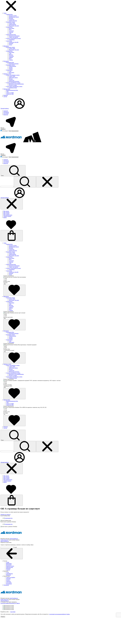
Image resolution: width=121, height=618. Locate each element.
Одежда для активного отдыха (13, 38)
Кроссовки (11, 28)
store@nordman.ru (14, 538)
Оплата (8, 580)
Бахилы (11, 78)
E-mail (15, 547)
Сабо (10, 33)
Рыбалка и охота (7, 73)
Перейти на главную (5, 514)
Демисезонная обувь (11, 34)
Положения (9, 583)
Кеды (10, 29)
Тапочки (11, 32)
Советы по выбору (10, 577)
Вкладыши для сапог (14, 25)
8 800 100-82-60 (4, 539)
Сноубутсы (11, 19)
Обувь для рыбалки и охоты (12, 75)
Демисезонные (12, 24)
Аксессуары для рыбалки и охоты (14, 86)
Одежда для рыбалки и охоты (13, 82)
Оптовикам (6, 112)
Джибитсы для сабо (13, 42)
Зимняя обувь (9, 14)
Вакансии (5, 114)
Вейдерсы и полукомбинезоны (16, 83)
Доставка (8, 578)
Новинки (5, 95)
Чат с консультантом (13, 131)
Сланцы (11, 59)
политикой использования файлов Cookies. (59, 614)
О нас (7, 572)
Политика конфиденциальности (8, 603)
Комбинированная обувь (12, 90)
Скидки (5, 96)
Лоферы (11, 57)
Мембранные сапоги (14, 16)
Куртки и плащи (13, 85)
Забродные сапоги (13, 77)
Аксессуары (9, 40)
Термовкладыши (13, 87)
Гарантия (5, 110)
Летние (10, 67)
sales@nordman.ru (5, 541)
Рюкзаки (11, 43)
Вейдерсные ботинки (14, 81)
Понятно (3, 616)
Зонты (10, 44)
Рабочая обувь (6, 89)
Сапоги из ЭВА (10, 94)
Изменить (3, 129)
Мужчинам (6, 61)
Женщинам (6, 46)
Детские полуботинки (14, 35)
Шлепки (11, 54)
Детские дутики (13, 15)
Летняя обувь (9, 27)
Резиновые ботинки (13, 63)
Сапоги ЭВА (12, 23)
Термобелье (11, 39)
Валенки (11, 18)
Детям (4, 13)
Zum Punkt (12, 611)
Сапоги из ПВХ (10, 92)
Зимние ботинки (13, 20)
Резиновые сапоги (10, 22)
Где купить (6, 113)
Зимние (11, 68)
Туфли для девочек (13, 37)
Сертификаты (9, 573)
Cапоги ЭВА (12, 48)
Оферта (18, 603)
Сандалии (11, 30)
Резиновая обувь (10, 62)
